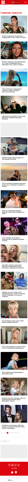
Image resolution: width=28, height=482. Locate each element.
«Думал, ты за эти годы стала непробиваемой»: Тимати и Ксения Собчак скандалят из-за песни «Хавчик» (13, 294)
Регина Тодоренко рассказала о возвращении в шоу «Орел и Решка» (14, 37)
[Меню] (25, 2)
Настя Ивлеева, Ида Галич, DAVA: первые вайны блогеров (13, 321)
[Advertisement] (14, 129)
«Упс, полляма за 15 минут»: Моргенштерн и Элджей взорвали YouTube (13, 239)
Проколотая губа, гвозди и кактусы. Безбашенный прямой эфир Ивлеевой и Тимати (14, 400)
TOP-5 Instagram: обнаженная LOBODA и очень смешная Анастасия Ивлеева (11, 90)
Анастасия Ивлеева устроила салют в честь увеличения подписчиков (14, 347)
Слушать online (17, 2)
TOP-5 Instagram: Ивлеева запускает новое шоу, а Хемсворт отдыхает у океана (14, 185)
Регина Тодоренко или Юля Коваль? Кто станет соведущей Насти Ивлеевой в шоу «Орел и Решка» (14, 63)
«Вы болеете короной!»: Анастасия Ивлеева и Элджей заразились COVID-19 (13, 118)
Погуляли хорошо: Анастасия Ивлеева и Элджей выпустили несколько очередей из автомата (13, 267)
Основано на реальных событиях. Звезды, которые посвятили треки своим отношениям (13, 427)
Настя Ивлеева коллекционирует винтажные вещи (13, 373)
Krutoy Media (24, 477)
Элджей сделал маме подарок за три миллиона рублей (13, 158)
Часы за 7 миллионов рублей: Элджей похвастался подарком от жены (13, 212)
